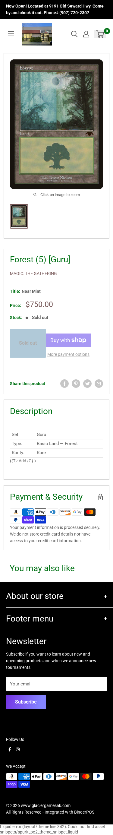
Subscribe (26, 702)
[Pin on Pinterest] (76, 383)
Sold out (28, 343)
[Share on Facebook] (64, 383)
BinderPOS (84, 812)
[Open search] (74, 34)
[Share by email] (99, 383)
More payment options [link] (68, 354)
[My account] (86, 34)
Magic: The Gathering (33, 273)
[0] (100, 34)
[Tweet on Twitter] (87, 383)
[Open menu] (11, 33)
